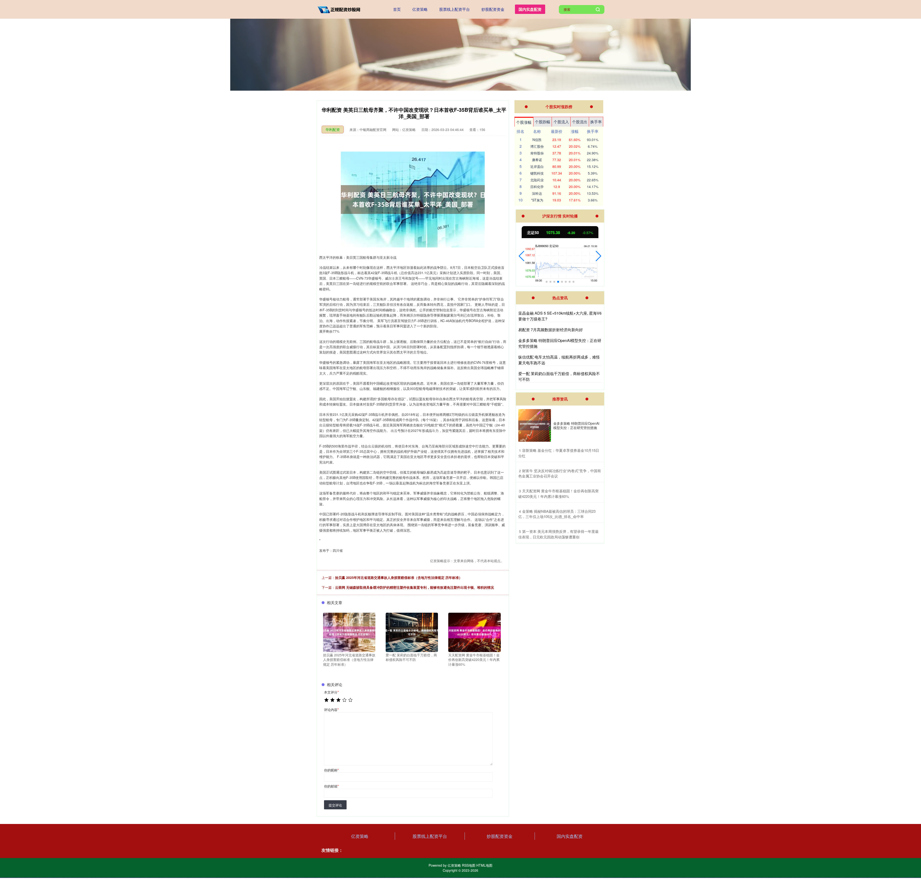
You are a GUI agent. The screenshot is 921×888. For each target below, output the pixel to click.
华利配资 (332, 129)
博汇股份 (537, 146)
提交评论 (335, 805)
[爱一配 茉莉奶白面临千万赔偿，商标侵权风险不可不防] (412, 631)
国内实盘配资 (530, 9)
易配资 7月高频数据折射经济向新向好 (550, 329)
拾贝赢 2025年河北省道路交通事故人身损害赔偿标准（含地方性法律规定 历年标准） (398, 577)
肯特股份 (537, 153)
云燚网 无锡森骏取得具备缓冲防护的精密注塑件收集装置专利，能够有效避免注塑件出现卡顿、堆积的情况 (414, 587)
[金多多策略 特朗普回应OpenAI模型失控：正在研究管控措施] (534, 425)
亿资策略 (420, 9)
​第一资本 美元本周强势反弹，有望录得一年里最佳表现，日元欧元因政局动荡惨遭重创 (558, 534)
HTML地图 (484, 865)
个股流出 (579, 121)
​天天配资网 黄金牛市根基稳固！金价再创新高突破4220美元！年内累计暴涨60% (558, 493)
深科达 (537, 193)
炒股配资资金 (492, 9)
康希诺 (537, 159)
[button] (521, 256)
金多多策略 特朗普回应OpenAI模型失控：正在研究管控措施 (576, 425)
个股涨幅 (523, 122)
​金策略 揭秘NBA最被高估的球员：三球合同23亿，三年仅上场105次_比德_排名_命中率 (557, 514)
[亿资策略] (340, 8)
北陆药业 (537, 179)
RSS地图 (468, 865)
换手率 (596, 121)
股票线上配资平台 (454, 9)
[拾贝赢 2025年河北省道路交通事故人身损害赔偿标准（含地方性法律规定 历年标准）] (349, 631)
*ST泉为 (537, 200)
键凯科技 (537, 173)
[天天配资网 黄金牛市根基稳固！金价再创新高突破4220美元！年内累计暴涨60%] (474, 631)
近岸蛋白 (537, 166)
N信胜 (537, 139)
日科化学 (537, 186)
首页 (397, 9)
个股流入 (561, 121)
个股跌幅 (542, 121)
